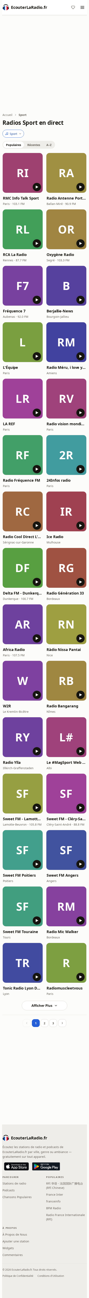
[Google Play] (46, 1166)
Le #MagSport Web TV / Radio (66, 762)
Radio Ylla (12, 762)
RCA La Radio (15, 254)
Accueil (7, 115)
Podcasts (8, 1190)
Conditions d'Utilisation (50, 1276)
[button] (22, 173)
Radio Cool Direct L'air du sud (22, 536)
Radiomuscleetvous (64, 988)
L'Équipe (10, 367)
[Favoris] (73, 7)
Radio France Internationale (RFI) (65, 1217)
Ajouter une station (15, 1241)
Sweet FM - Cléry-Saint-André (66, 818)
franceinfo (53, 1201)
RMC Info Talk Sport (21, 198)
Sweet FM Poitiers (19, 875)
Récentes (33, 145)
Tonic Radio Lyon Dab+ (22, 988)
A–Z (49, 145)
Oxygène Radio (60, 254)
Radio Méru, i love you (66, 367)
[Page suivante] (62, 1023)
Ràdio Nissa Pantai (64, 649)
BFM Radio (53, 1208)
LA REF (9, 423)
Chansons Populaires (17, 1197)
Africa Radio (14, 649)
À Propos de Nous (14, 1234)
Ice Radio (55, 536)
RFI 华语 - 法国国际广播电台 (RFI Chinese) (64, 1185)
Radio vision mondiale (66, 423)
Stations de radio (14, 1183)
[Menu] (82, 7)
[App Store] (16, 1166)
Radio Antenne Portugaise (66, 198)
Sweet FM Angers (62, 875)
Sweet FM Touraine (20, 931)
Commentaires (12, 1255)
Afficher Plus (41, 1005)
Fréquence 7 (14, 310)
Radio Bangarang (62, 705)
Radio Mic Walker (62, 931)
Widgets (8, 1248)
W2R (7, 705)
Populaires (13, 145)
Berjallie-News (60, 310)
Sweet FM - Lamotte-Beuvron (22, 818)
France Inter (54, 1194)
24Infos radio (59, 480)
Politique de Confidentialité (17, 1276)
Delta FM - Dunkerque (22, 593)
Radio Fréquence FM (21, 480)
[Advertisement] (44, 64)
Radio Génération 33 (65, 593)
